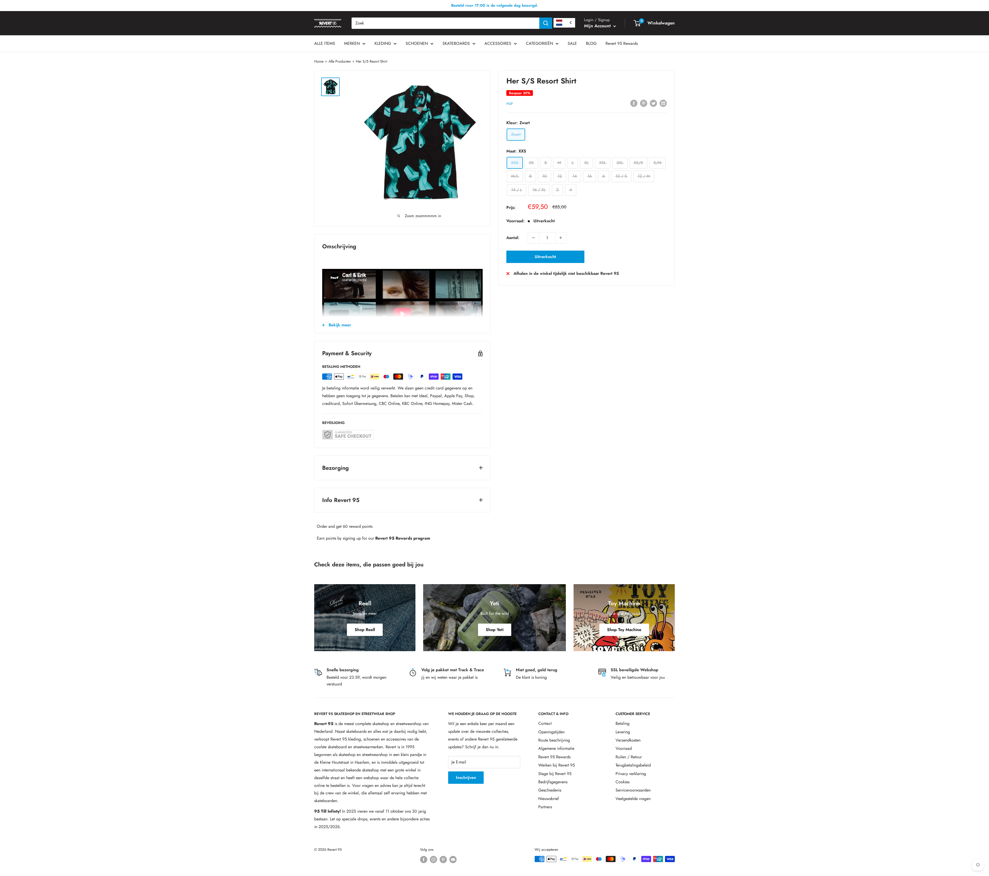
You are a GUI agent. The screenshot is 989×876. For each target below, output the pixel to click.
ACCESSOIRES (497, 43)
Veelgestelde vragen (633, 799)
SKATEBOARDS (456, 43)
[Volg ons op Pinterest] (443, 859)
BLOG (591, 43)
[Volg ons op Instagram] (433, 859)
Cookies (622, 782)
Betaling (622, 723)
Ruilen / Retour (629, 757)
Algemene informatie (556, 748)
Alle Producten (340, 61)
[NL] (564, 23)
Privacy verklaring (631, 774)
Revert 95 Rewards (622, 43)
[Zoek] (545, 23)
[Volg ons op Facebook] (423, 859)
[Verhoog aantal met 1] (560, 237)
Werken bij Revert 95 (556, 765)
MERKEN (352, 43)
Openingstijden (551, 732)
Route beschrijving (554, 740)
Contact (545, 723)
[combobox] (445, 23)
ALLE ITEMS (324, 43)
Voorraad (624, 748)
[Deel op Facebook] (633, 103)
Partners (545, 807)
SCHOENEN (417, 43)
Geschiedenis (549, 790)
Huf (509, 103)
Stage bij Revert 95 (555, 774)
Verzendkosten (628, 740)
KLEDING (382, 43)
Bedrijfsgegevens (552, 782)
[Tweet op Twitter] (653, 103)
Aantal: (512, 238)
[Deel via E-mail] (663, 103)
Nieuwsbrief (548, 799)
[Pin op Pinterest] (643, 103)
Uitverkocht (545, 257)
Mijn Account (598, 26)
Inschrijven (466, 777)
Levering (623, 732)
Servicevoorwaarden (633, 790)
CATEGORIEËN (539, 43)
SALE (572, 43)
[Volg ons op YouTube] (453, 859)
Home (318, 61)
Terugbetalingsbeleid (633, 765)
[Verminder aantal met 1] (533, 237)
